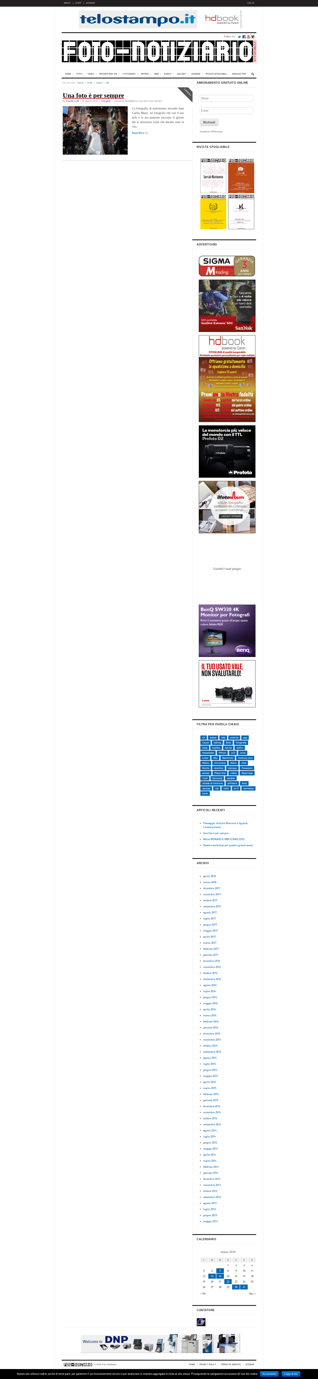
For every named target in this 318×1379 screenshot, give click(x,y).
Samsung (217, 778)
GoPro (239, 747)
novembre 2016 (212, 967)
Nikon (233, 762)
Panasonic (247, 768)
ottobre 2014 (210, 1118)
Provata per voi (108, 74)
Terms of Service (231, 1365)
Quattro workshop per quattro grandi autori (228, 845)
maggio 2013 (210, 1221)
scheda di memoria (212, 783)
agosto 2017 (210, 912)
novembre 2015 (212, 1039)
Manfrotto (227, 757)
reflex (233, 773)
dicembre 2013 (211, 1178)
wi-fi (236, 788)
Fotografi (105, 101)
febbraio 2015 (210, 1094)
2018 (89, 83)
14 (220, 1276)
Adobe (213, 737)
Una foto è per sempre (216, 833)
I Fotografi (129, 74)
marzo (99, 83)
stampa (206, 788)
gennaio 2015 (210, 1100)
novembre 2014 (212, 1112)
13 (212, 1276)
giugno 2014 (210, 1142)
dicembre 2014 (211, 1106)
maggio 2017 (210, 930)
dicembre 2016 (211, 961)
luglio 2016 (209, 991)
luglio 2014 (209, 1136)
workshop (248, 788)
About (67, 3)
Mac (215, 757)
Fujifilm (216, 747)
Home (68, 74)
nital (243, 762)
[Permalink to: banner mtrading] (227, 600)
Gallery (181, 74)
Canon (205, 742)
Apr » (252, 1293)
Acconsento (269, 1374)
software (232, 783)
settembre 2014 (212, 1124)
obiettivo (218, 768)
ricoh (205, 778)
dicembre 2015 (211, 1033)
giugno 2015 (210, 1069)
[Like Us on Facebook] (244, 36)
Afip (223, 737)
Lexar (205, 757)
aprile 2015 (209, 1082)
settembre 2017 (212, 906)
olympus (232, 768)
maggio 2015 (210, 1076)
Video (91, 74)
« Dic (203, 1293)
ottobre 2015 (210, 1045)
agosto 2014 (210, 1130)
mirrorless (220, 762)
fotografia (241, 742)
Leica (243, 752)
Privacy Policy (207, 1365)
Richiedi (209, 122)
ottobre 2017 (210, 900)
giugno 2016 (210, 997)
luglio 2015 (209, 1063)
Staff (78, 3)
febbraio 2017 (210, 948)
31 (244, 1287)
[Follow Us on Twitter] (239, 36)
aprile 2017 (209, 936)
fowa (204, 747)
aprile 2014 (209, 1154)
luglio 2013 (209, 1209)
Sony (244, 783)
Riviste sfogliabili (216, 74)
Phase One (220, 773)
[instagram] (253, 36)
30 (236, 1287)
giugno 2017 (210, 924)
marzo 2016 (209, 1015)
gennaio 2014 (210, 1172)
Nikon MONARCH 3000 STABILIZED (223, 839)
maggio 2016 (210, 1003)
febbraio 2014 (210, 1166)
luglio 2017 (209, 918)
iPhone (222, 752)
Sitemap (90, 3)
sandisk (231, 778)
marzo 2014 (209, 1160)
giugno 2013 (210, 1215)
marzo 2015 (209, 1088)
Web (156, 74)
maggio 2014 (210, 1148)
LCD (233, 752)
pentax (206, 773)
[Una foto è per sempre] (97, 131)
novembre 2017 (212, 894)
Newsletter (239, 74)
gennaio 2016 (210, 1027)
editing (217, 742)
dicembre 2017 (211, 888)
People (145, 74)
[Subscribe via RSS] (248, 36)
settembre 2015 (212, 1051)
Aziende (195, 74)
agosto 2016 (210, 985)
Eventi (168, 74)
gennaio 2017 (210, 954)
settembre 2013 (212, 1197)
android (234, 737)
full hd (228, 747)
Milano (205, 762)
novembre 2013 (212, 1185)
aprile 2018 (209, 876)
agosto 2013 (210, 1203)
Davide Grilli (72, 101)
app (245, 737)
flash (228, 742)
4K (203, 737)
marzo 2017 (209, 942)
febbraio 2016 (210, 1021)
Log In (250, 3)
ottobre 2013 (210, 1191)
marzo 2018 (209, 882)
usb (217, 788)
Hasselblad (208, 752)
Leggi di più (291, 1374)
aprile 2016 (209, 1009)
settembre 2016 (212, 979)
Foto (79, 74)
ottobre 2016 (210, 973)
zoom (205, 793)
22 (228, 1281)
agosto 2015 (210, 1057)
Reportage (247, 773)
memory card (245, 757)
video (226, 788)
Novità (205, 768)
